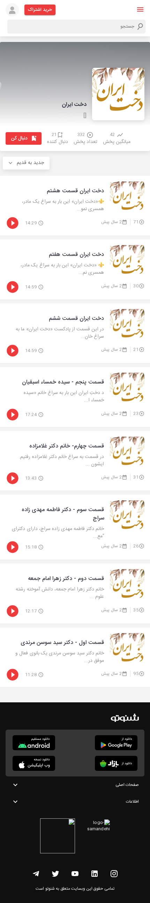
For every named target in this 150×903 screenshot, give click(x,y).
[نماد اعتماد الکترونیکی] (57, 836)
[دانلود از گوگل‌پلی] (116, 742)
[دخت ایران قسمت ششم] (75, 333)
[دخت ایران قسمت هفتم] (75, 269)
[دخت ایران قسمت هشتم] (75, 206)
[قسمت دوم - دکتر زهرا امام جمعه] (75, 594)
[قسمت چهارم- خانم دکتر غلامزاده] (75, 461)
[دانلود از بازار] (116, 763)
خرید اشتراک (40, 10)
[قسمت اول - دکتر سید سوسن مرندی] (75, 658)
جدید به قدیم (30, 163)
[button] (140, 9)
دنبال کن (19, 138)
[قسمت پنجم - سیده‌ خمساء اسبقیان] (75, 397)
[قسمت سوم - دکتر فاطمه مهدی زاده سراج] (75, 527)
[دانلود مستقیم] (34, 742)
